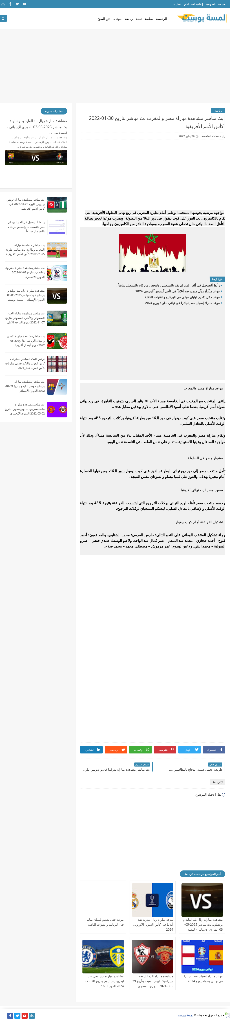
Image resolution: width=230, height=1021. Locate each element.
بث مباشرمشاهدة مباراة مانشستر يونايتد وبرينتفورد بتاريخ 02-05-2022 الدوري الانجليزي (25, 408)
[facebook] (10, 4)
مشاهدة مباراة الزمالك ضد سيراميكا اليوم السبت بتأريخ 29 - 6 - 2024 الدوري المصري (152, 981)
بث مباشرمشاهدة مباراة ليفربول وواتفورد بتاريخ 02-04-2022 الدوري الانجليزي (25, 272)
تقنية (139, 18)
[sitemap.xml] (3, 1016)
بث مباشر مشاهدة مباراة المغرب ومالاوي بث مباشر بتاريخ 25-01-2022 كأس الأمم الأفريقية (25, 249)
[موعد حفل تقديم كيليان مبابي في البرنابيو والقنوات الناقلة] (103, 900)
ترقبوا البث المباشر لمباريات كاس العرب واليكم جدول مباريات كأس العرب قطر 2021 (25, 363)
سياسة (148, 18)
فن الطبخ (104, 18)
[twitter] (17, 4)
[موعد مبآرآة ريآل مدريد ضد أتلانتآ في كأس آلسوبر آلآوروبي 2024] (152, 900)
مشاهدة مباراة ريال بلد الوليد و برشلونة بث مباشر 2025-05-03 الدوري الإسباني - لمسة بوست (37, 126)
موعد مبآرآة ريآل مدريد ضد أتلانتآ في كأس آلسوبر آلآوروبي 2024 (177, 291)
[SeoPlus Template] (227, 1015)
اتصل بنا (176, 4)
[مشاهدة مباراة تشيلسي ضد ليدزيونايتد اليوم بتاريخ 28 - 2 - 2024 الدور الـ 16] (103, 956)
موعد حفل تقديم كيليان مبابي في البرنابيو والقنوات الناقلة (182, 297)
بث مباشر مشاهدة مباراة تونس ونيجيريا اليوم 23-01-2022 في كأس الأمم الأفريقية (26, 204)
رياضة (129, 18)
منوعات (117, 18)
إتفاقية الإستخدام (193, 4)
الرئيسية (161, 18)
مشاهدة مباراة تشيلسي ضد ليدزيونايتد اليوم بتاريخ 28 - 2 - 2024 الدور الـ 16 (104, 981)
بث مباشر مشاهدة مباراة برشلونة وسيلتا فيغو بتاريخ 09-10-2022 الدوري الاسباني (25, 386)
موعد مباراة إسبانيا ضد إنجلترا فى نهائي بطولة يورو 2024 (182, 303)
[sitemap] (3, 4)
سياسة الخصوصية (216, 4)
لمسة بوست (185, 1015)
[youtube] (25, 4)
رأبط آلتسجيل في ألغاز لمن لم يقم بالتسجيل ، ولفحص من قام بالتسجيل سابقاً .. (168, 285)
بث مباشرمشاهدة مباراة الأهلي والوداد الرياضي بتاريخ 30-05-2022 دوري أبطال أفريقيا (26, 340)
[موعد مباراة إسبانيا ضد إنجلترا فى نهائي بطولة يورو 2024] (202, 956)
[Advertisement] (115, 68)
